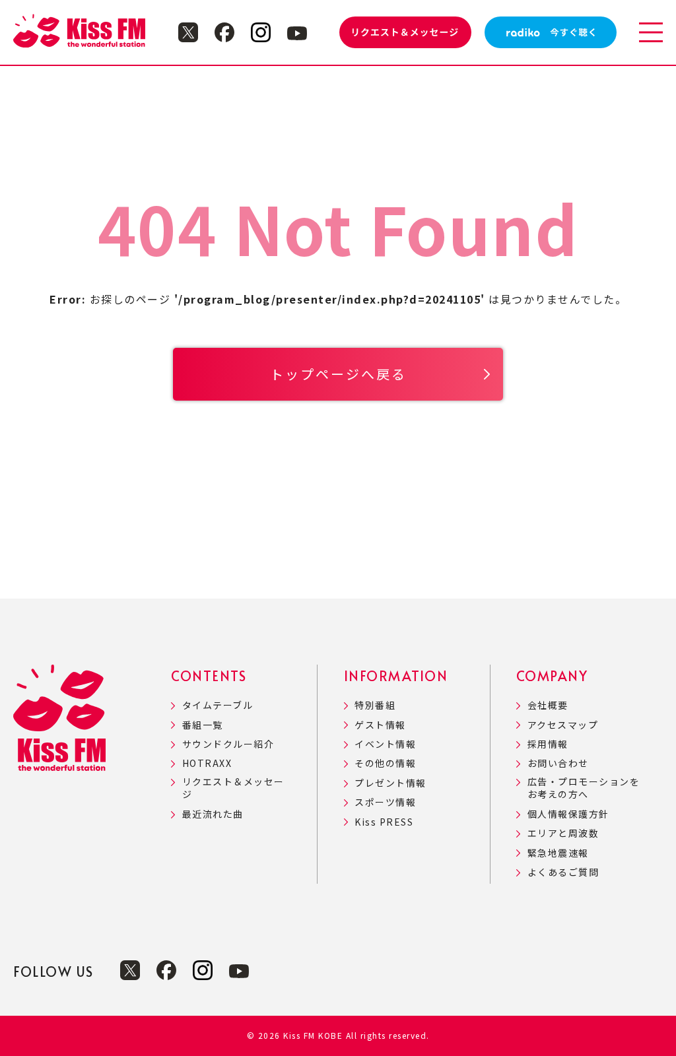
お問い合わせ (558, 763)
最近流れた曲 (213, 814)
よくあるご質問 (563, 872)
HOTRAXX (207, 763)
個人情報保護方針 (568, 814)
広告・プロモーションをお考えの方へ (583, 788)
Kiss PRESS (384, 822)
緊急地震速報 (558, 853)
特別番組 (375, 705)
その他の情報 (385, 763)
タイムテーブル (217, 705)
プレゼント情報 (390, 783)
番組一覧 (202, 725)
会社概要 (547, 705)
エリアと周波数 (563, 833)
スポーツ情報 (385, 802)
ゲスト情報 (380, 725)
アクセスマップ (562, 725)
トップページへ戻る (338, 373)
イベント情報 (385, 744)
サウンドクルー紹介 (228, 744)
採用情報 (547, 744)
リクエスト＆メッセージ (233, 788)
